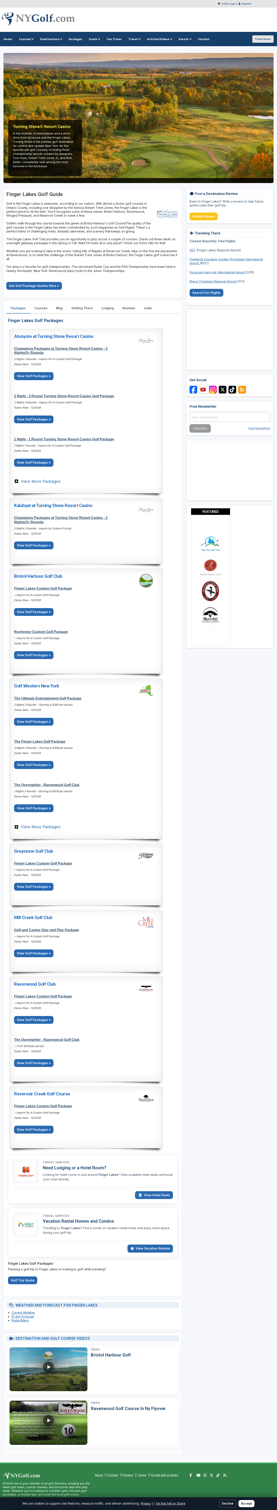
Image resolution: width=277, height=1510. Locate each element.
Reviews (128, 308)
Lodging (107, 308)
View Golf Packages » (34, 376)
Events (183, 39)
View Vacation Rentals (153, 1248)
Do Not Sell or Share (164, 1475)
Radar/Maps (20, 1320)
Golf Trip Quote (22, 1280)
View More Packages (41, 481)
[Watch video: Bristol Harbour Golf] (48, 1369)
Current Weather (23, 1312)
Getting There (82, 308)
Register (246, 3)
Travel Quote (263, 39)
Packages (18, 308)
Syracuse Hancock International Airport (218, 272)
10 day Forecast (22, 1316)
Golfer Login (228, 3)
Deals (93, 39)
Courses (25, 39)
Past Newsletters (259, 428)
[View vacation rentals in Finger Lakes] (25, 1224)
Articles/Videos (158, 39)
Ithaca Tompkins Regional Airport (213, 281)
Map (59, 308)
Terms (142, 1475)
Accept (246, 1503)
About (99, 1475)
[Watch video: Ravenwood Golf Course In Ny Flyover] (48, 1423)
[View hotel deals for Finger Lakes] (25, 1171)
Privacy (128, 1475)
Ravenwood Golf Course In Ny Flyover (128, 1408)
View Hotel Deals (157, 1195)
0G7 (193, 250)
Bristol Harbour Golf (111, 1355)
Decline (228, 1503)
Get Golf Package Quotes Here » (34, 286)
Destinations (49, 39)
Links (148, 308)
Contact (113, 1475)
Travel (133, 39)
